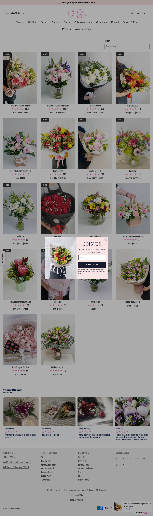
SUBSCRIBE (92, 264)
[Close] (105, 239)
